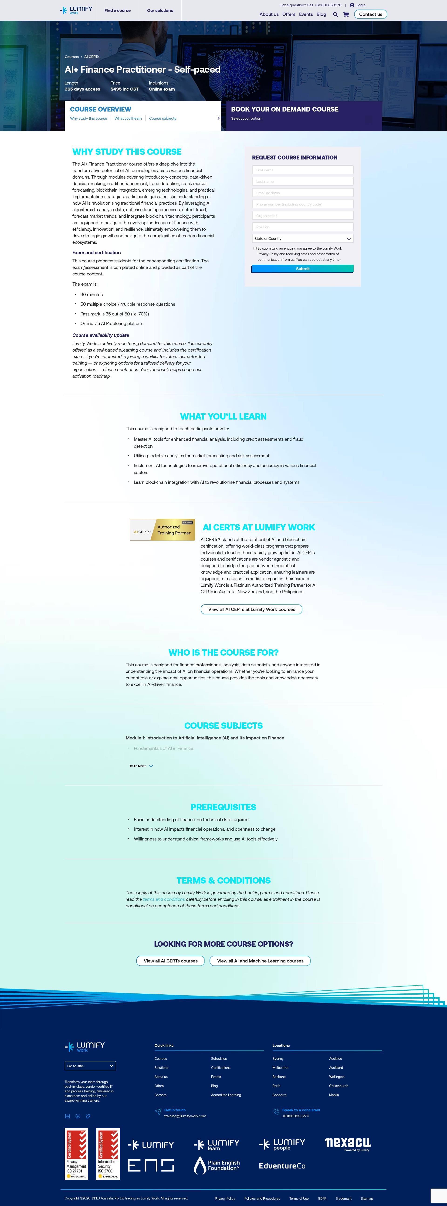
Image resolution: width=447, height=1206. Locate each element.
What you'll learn (128, 118)
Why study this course (88, 118)
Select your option (246, 118)
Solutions (161, 1068)
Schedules (219, 1058)
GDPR (322, 1198)
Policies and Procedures (262, 1198)
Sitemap (367, 1198)
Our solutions (160, 10)
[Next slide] (218, 118)
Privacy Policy (225, 1198)
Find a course (118, 10)
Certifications (220, 1068)
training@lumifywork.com (185, 1116)
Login (361, 5)
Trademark (344, 1198)
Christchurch (338, 1086)
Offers (288, 14)
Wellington (337, 1077)
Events (306, 14)
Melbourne (280, 1068)
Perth (276, 1086)
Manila (334, 1095)
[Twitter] (88, 1115)
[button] (143, 116)
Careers (160, 1095)
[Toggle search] (335, 14)
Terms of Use (299, 1198)
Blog (321, 14)
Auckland (336, 1068)
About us (269, 14)
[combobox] (67, 1066)
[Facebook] (78, 1115)
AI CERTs (91, 56)
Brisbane (279, 1077)
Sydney (278, 1058)
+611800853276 (328, 5)
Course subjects (162, 118)
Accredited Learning (226, 1095)
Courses (72, 56)
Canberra (280, 1095)
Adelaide (335, 1058)
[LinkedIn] (67, 1115)
